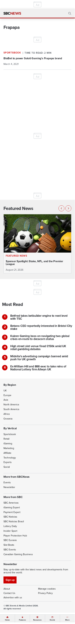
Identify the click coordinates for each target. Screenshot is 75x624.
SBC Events (9, 549)
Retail (6, 439)
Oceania (7, 419)
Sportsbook (9, 434)
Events (7, 482)
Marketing (8, 448)
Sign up (10, 580)
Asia (5, 400)
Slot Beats (8, 545)
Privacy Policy (45, 593)
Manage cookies (47, 589)
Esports (7, 462)
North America (11, 404)
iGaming (7, 443)
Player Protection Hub (15, 535)
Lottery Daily (10, 526)
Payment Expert (11, 512)
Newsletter (9, 487)
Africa (6, 414)
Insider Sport (10, 531)
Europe (7, 395)
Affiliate (7, 453)
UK (5, 390)
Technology (9, 458)
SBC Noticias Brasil (13, 521)
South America (11, 409)
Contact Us (9, 593)
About (6, 589)
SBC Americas (11, 503)
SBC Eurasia (10, 540)
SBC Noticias (10, 517)
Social (6, 467)
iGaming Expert (11, 507)
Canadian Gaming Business (18, 554)
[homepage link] (12, 13)
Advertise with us (12, 597)
